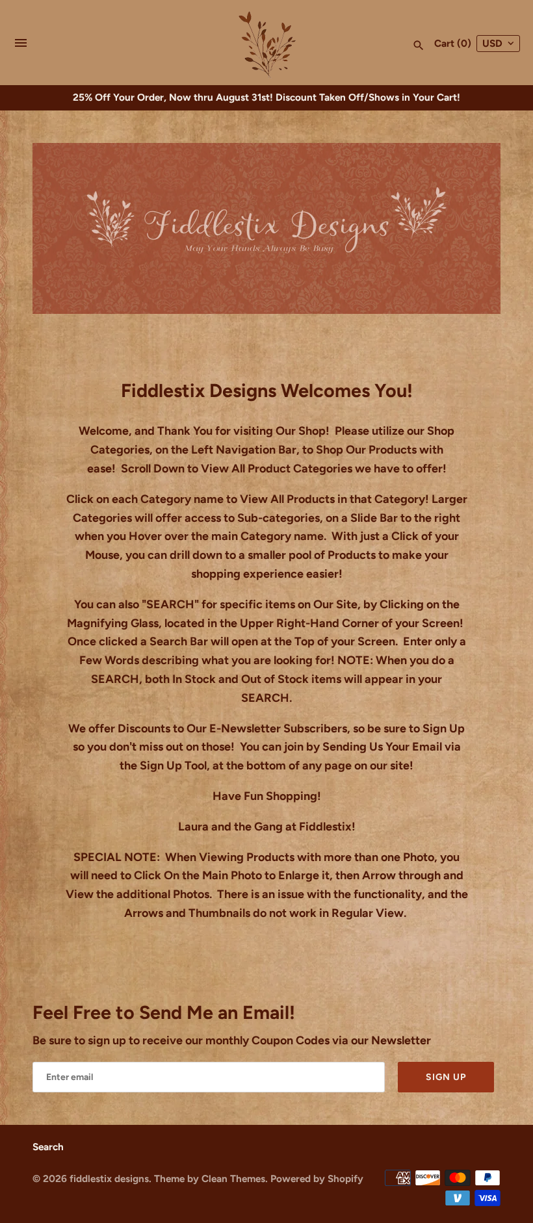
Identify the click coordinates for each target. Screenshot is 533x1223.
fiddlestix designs (109, 1178)
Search (48, 1146)
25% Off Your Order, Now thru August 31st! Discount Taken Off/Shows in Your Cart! (266, 97)
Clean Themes (233, 1178)
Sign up (446, 1077)
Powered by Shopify (316, 1178)
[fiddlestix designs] (266, 43)
